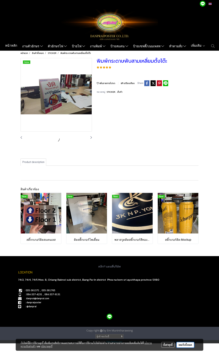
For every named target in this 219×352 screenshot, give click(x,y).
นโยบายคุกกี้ (46, 346)
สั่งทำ (119, 92)
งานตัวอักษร (31, 46)
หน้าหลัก (11, 45)
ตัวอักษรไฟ (56, 46)
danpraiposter (33, 302)
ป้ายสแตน (117, 46)
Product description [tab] (33, 162)
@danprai (31, 306)
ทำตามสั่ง (176, 46)
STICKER (111, 92)
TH (213, 4)
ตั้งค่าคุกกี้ (168, 344)
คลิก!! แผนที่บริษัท (109, 266)
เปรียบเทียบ (129, 83)
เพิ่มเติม (196, 45)
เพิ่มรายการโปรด (107, 83)
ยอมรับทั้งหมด (185, 344)
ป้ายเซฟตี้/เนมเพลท (147, 46)
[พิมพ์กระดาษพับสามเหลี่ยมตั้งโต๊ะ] (56, 95)
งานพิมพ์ (96, 46)
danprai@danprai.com (37, 298)
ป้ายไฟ (77, 46)
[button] (212, 46)
